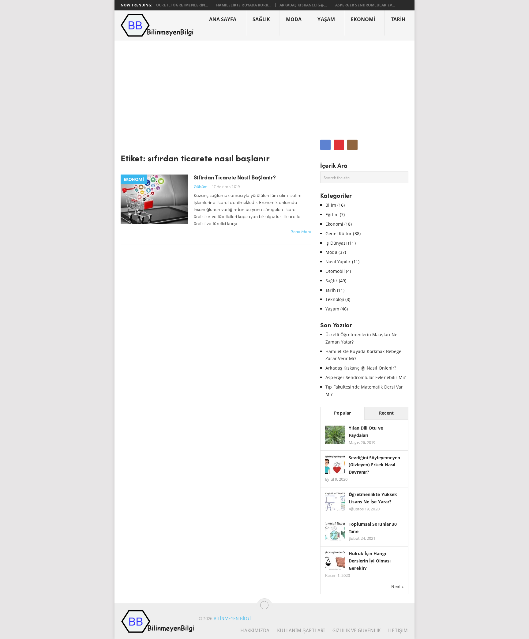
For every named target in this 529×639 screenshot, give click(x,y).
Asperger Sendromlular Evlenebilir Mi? (365, 377)
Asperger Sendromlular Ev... (365, 5)
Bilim (330, 205)
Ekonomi (363, 19)
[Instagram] (352, 145)
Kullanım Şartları (301, 630)
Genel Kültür (338, 233)
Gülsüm (201, 186)
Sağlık (261, 19)
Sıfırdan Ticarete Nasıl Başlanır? (235, 177)
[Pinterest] (339, 145)
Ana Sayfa (223, 19)
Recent (386, 413)
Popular (342, 413)
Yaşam (326, 19)
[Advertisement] (264, 86)
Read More (301, 231)
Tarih (398, 19)
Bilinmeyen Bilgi (232, 618)
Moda (294, 19)
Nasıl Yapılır (338, 262)
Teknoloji (334, 299)
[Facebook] (325, 145)
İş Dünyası (336, 243)
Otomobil (335, 271)
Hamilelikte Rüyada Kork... (243, 5)
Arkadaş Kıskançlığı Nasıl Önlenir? (360, 368)
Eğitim (332, 214)
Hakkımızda (254, 630)
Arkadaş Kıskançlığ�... (303, 5)
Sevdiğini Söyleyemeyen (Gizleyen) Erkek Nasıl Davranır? (374, 465)
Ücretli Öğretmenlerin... (182, 5)
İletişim (398, 630)
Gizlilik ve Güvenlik (356, 630)
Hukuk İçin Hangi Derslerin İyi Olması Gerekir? (370, 561)
